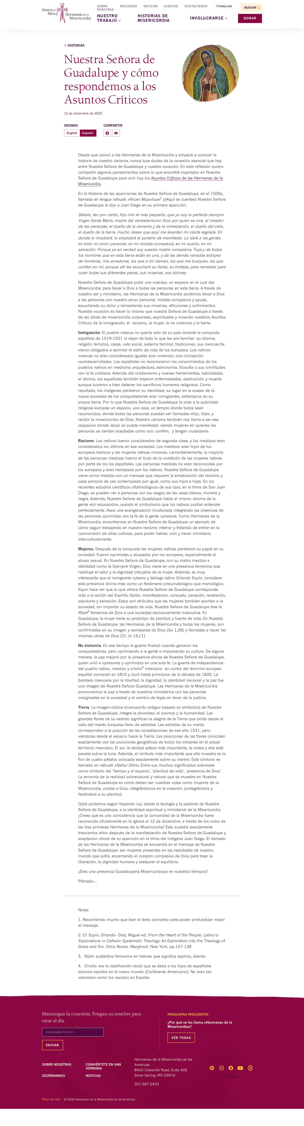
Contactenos (196, 6)
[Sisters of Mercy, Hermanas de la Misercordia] (64, 13)
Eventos (171, 6)
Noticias (151, 6)
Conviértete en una (103, 1066)
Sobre (57, 1064)
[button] (208, 18)
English (225, 6)
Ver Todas (181, 1038)
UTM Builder (231, 1077)
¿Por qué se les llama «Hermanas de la (199, 1025)
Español (87, 133)
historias (76, 45)
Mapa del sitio (51, 1099)
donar (250, 18)
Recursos (128, 6)
